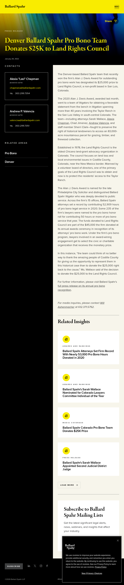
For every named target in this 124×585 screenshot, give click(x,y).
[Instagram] (41, 565)
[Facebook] (47, 565)
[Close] (117, 540)
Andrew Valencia (99, 123)
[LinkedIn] (28, 565)
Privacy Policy (100, 567)
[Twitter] (35, 565)
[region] (92, 559)
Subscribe (13, 566)
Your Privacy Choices (92, 573)
